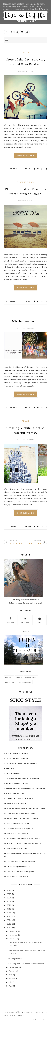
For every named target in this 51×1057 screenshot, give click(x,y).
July (10, 965)
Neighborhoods (24, 672)
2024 (9, 888)
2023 (9, 891)
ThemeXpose (28, 1002)
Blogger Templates (16, 1005)
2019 (9, 899)
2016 (9, 910)
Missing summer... (25, 321)
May (11, 972)
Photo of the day (25, 182)
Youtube (39, 612)
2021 (9, 895)
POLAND (25, 418)
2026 (9, 880)
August (12, 961)
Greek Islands (30, 668)
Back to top (39, 1009)
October (12, 929)
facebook (10, 612)
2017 (9, 906)
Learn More (21, 21)
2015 (9, 914)
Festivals (9, 668)
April (11, 976)
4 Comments (11, 405)
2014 (9, 917)
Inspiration (9, 672)
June (11, 968)
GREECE (25, 53)
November (13, 925)
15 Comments (12, 516)
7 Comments (11, 169)
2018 (9, 902)
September (13, 957)
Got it (33, 21)
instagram (25, 612)
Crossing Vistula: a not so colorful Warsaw (26, 953)
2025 (9, 884)
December (13, 921)
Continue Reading (25, 155)
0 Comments (11, 301)
